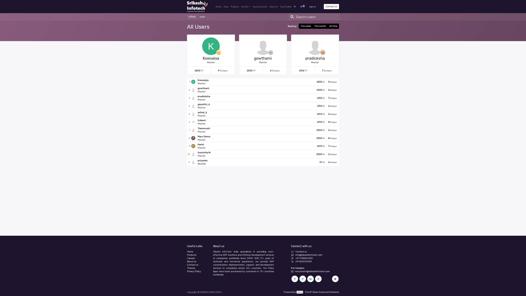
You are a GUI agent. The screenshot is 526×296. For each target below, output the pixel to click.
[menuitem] (218, 6)
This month (320, 26)
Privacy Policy (194, 271)
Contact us (192, 264)
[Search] (291, 16)
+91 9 (297, 261)
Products (191, 254)
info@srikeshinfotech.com (308, 254)
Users (202, 16)
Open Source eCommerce (325, 292)
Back (193, 16)
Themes (191, 268)
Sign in (312, 6)
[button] (295, 6)
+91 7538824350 (304, 258)
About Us (191, 261)
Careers (191, 258)
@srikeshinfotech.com (318, 271)
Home (190, 251)
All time (333, 26)
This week (306, 26)
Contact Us (331, 6)
